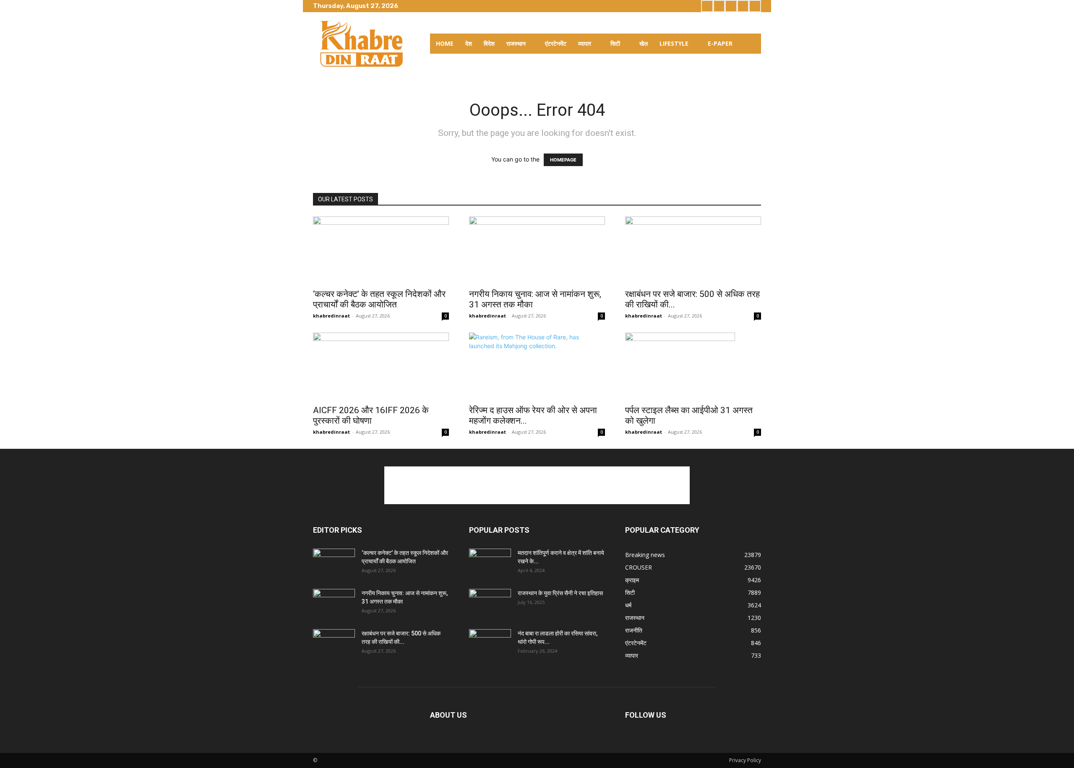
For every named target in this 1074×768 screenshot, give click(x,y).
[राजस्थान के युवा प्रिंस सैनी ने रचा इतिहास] (490, 603)
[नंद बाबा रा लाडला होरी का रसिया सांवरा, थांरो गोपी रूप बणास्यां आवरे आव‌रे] (490, 644)
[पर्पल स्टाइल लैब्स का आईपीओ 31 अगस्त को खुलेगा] (693, 366)
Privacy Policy (745, 760)
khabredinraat (331, 315)
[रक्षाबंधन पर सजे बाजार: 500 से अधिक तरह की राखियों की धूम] (693, 250)
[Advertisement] (537, 485)
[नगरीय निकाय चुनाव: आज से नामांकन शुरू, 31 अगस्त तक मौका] (537, 250)
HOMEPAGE (563, 160)
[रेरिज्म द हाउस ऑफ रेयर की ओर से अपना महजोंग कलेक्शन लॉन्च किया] (537, 366)
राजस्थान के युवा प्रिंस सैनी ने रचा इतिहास (560, 593)
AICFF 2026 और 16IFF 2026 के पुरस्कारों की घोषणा (371, 415)
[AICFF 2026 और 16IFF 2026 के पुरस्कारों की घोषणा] (381, 366)
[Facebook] (707, 6)
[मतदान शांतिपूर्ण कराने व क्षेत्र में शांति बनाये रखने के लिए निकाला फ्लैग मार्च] (490, 563)
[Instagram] (719, 6)
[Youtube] (755, 6)
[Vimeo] (743, 6)
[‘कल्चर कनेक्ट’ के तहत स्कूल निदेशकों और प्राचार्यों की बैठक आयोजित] (381, 250)
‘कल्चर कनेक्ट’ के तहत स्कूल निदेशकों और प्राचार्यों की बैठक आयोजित (379, 299)
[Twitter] (731, 6)
